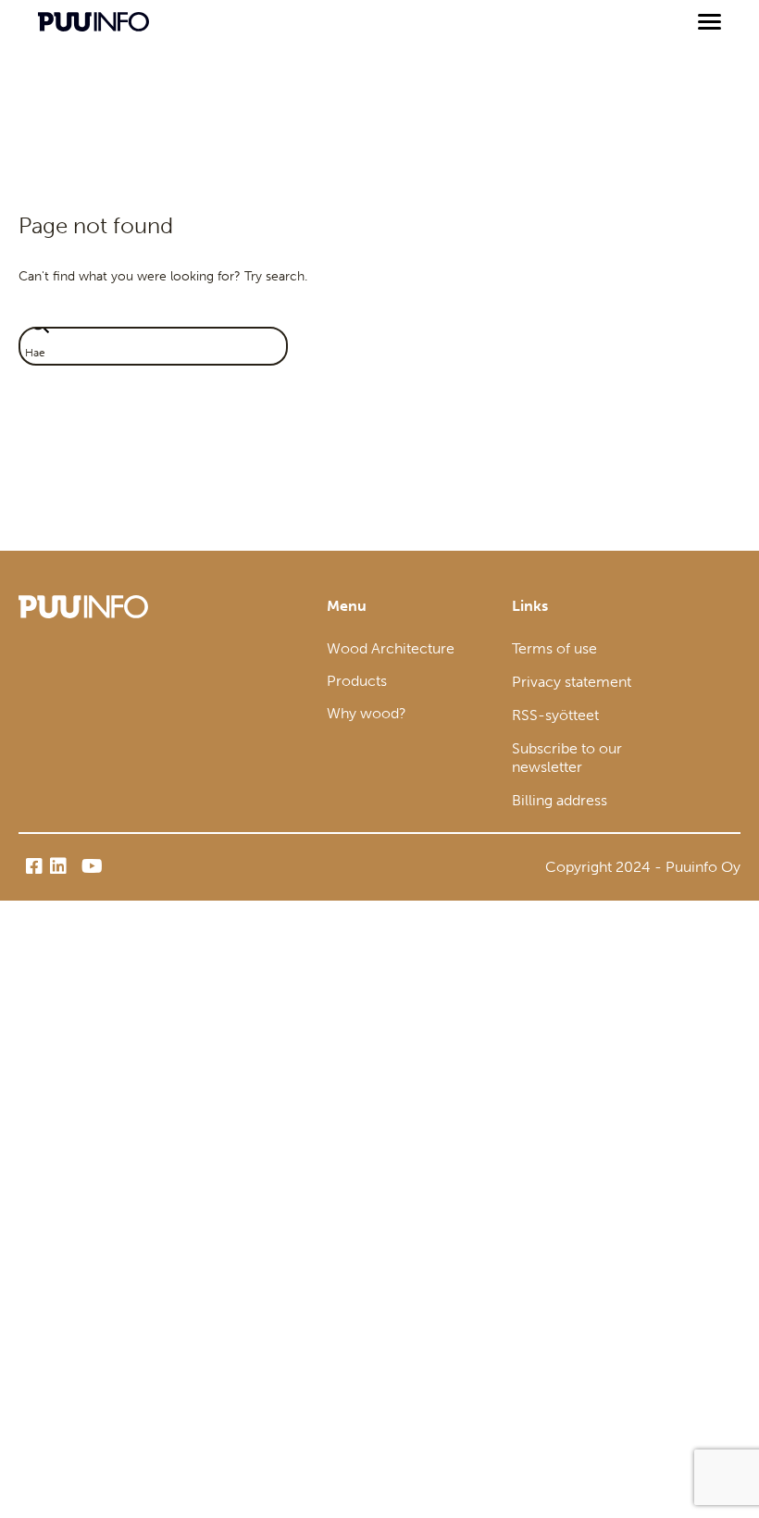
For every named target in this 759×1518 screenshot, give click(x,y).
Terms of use (554, 648)
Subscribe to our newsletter (567, 758)
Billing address (559, 800)
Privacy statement (571, 682)
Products (357, 681)
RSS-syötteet (555, 715)
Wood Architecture (390, 648)
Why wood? (366, 713)
